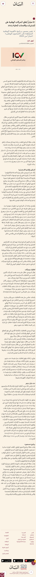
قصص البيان (5, 553)
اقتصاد (7, 532)
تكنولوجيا (6, 535)
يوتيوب (32, 541)
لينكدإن (32, 535)
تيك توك (32, 543)
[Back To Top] (31, 572)
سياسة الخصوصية (21, 541)
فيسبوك (32, 537)
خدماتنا (24, 535)
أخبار (7, 538)
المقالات (7, 541)
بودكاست (6, 550)
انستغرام (31, 539)
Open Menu (33, 3)
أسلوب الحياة (5, 547)
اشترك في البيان (22, 539)
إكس (32, 532)
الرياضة (7, 544)
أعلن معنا (23, 537)
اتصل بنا (24, 532)
